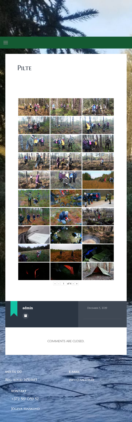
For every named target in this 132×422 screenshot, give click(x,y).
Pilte (24, 67)
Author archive (26, 316)
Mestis (66, 15)
